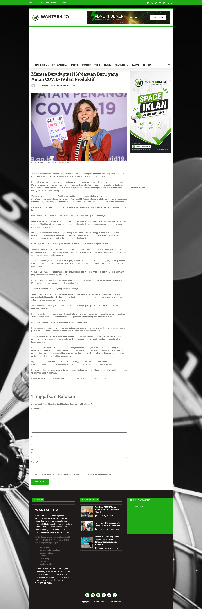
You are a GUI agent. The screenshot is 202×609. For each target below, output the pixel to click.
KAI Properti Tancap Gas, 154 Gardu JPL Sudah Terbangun (107, 524)
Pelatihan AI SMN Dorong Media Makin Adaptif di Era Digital (107, 509)
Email (34, 449)
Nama (34, 437)
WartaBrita (55, 16)
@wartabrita (138, 506)
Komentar (36, 409)
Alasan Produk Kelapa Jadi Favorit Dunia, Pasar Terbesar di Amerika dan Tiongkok (107, 540)
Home (31, 3)
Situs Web (35, 462)
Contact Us (64, 3)
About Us (39, 3)
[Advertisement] (101, 44)
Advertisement (51, 3)
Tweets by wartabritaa (139, 187)
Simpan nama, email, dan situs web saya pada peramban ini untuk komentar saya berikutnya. (72, 474)
